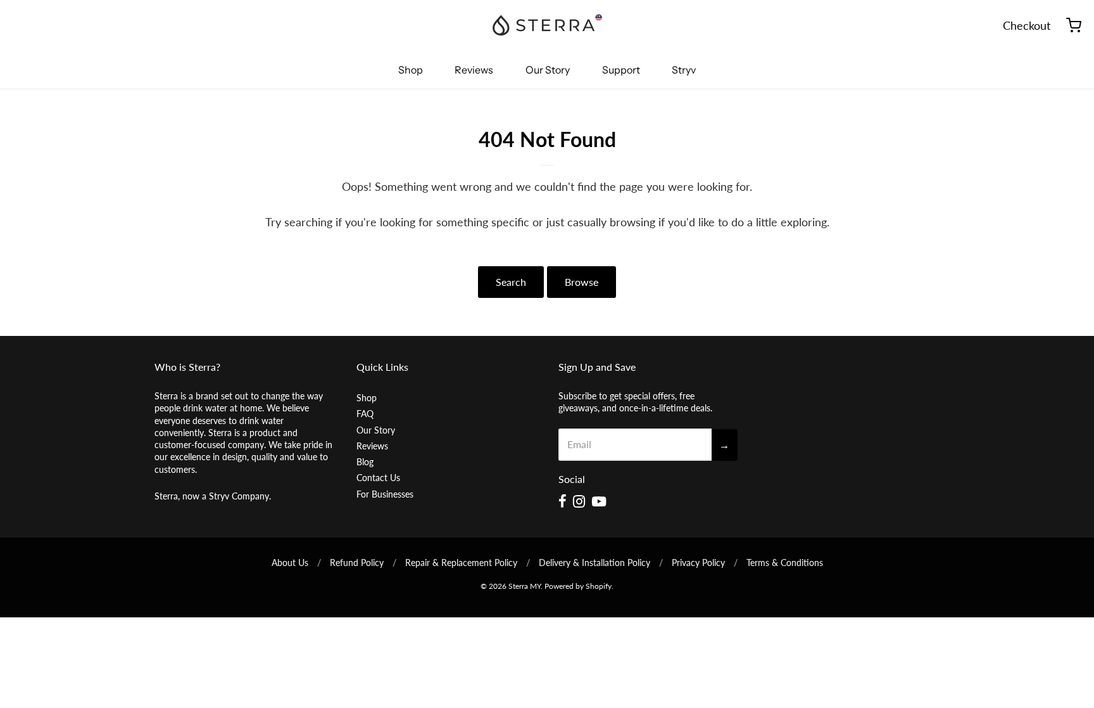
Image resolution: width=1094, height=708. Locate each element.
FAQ (365, 413)
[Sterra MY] (547, 25)
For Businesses (384, 494)
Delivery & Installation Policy (594, 562)
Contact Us (378, 477)
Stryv (684, 69)
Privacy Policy (698, 562)
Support (621, 69)
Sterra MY (524, 586)
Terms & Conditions (784, 562)
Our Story (547, 69)
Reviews (474, 69)
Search (511, 282)
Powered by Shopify (578, 586)
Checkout (1026, 25)
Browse (581, 282)
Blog (365, 461)
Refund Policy (357, 562)
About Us (290, 562)
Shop (410, 69)
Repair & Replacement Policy (461, 562)
